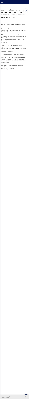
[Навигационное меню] (2, 2)
